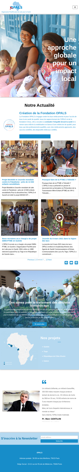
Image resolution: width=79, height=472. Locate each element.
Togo (46, 351)
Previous (31, 260)
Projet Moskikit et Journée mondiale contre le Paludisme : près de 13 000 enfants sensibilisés (18, 182)
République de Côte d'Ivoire (54, 356)
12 (47, 260)
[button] (59, 346)
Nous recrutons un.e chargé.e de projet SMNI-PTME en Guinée (19, 240)
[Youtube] (71, 262)
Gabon (46, 361)
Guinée (46, 347)
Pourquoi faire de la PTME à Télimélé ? (59, 180)
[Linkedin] (76, 262)
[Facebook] (66, 262)
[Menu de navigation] (75, 7)
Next (50, 260)
